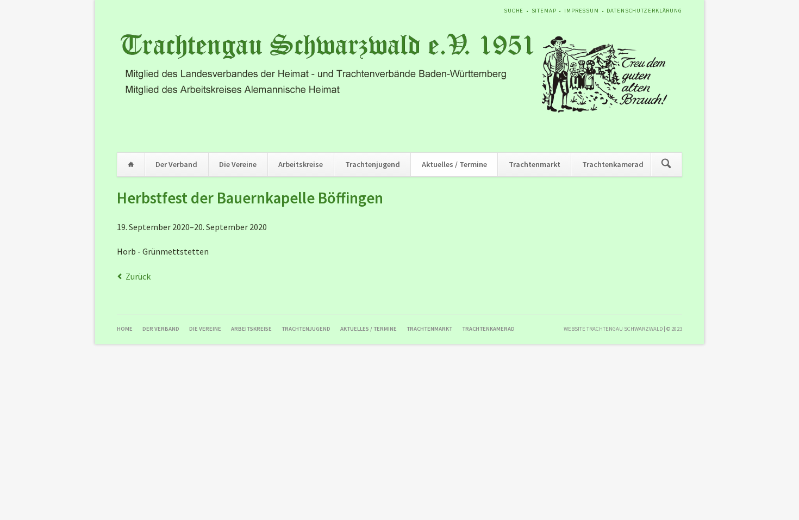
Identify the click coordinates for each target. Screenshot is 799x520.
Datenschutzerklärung (644, 10)
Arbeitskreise (300, 164)
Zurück (138, 276)
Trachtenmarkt (534, 164)
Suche (513, 10)
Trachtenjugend (372, 164)
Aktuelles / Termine (454, 164)
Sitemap (544, 10)
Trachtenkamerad (613, 164)
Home (131, 164)
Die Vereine (238, 164)
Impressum (581, 10)
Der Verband (176, 164)
